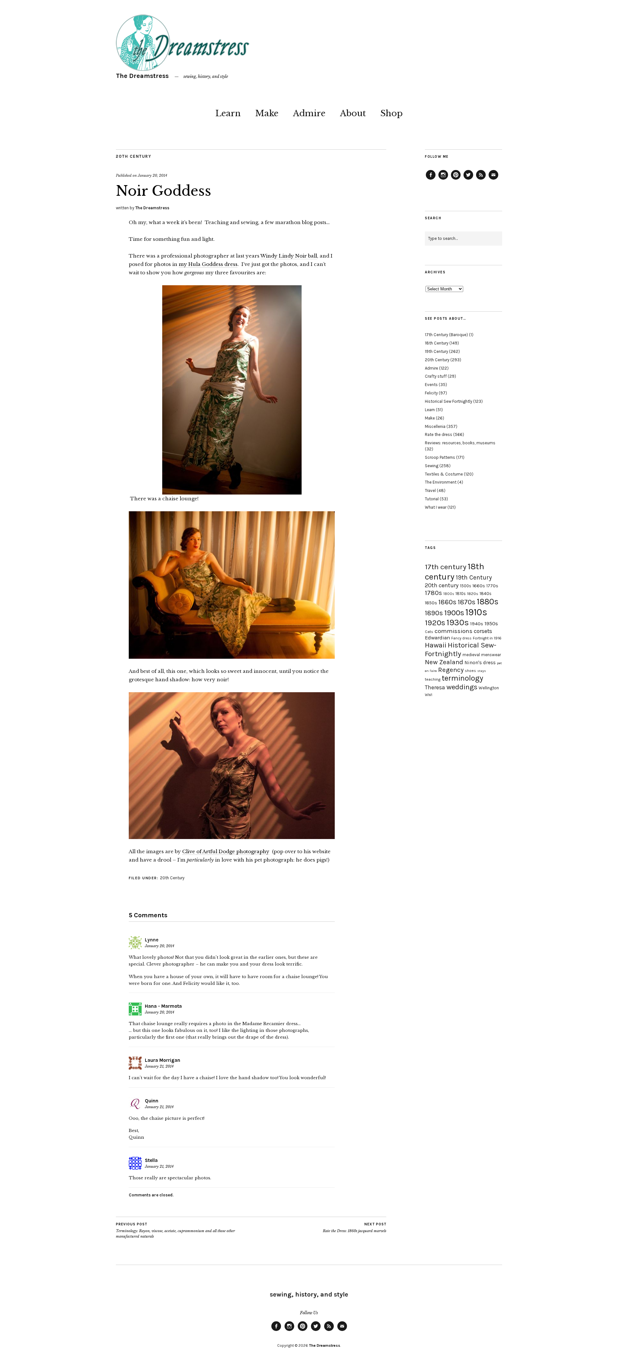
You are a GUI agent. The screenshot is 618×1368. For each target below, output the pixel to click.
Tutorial (432, 498)
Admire (309, 113)
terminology (462, 678)
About (353, 113)
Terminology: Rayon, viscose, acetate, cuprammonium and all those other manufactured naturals (175, 1230)
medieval (471, 654)
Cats (429, 631)
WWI (428, 695)
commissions (454, 631)
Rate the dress (438, 434)
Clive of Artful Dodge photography (225, 851)
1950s (491, 623)
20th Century (133, 156)
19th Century (436, 351)
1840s (486, 593)
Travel (430, 490)
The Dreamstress (142, 76)
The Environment (440, 482)
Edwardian (437, 638)
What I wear (435, 507)
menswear (491, 654)
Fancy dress (461, 638)
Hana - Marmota (163, 1006)
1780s (433, 593)
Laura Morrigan (162, 1060)
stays (481, 671)
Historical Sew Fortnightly (448, 401)
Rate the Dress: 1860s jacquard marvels (354, 1227)
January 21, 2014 (159, 1066)
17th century (445, 566)
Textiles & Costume (444, 474)
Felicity (431, 393)
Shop (391, 113)
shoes (470, 670)
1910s (476, 612)
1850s (431, 603)
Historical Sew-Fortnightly (460, 649)
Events (431, 384)
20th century (442, 585)
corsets (483, 631)
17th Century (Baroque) (446, 334)
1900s (454, 612)
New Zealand (444, 662)
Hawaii (435, 645)
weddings (461, 687)
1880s (488, 602)
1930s (457, 622)
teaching (432, 679)
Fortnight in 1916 (487, 638)
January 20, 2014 (152, 175)
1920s (435, 622)
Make (266, 113)
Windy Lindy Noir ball (288, 256)
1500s (465, 585)
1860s (447, 602)
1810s (460, 593)
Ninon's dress (480, 662)
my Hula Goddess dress (208, 264)
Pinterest (456, 179)
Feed (481, 179)
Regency (451, 670)
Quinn (151, 1101)
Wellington (489, 687)
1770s (492, 586)
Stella (151, 1160)
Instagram (443, 179)
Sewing (431, 465)
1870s (466, 602)
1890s (434, 613)
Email (493, 179)
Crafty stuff (436, 376)
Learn (228, 113)
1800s (448, 594)
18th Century (436, 343)
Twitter (468, 179)
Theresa (435, 687)
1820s (472, 593)
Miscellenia (435, 426)
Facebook (430, 179)
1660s (479, 586)
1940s (476, 624)
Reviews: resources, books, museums (460, 442)
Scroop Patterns (440, 457)
